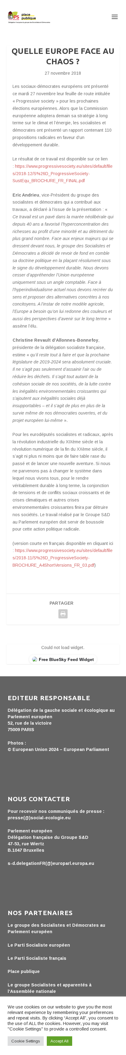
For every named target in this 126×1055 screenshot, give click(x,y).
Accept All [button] (59, 1041)
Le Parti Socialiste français (37, 958)
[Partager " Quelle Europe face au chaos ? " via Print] (63, 614)
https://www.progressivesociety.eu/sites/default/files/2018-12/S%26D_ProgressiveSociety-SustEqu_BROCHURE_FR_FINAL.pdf (63, 173)
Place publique (24, 971)
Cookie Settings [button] (25, 1041)
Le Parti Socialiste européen (39, 945)
